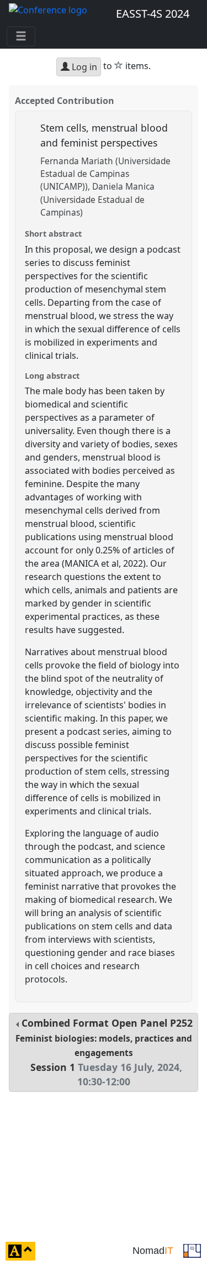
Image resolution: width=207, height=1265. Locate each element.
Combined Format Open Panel (104, 1052)
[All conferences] (192, 1250)
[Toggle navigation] (21, 36)
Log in (83, 67)
